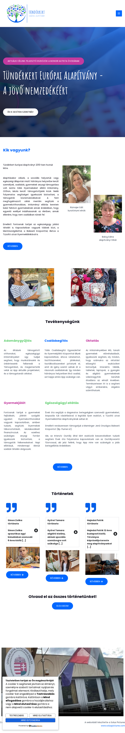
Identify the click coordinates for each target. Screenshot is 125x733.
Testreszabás (16, 715)
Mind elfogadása (30, 720)
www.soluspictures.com (113, 725)
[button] (5, 287)
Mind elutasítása (42, 715)
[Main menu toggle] (119, 13)
